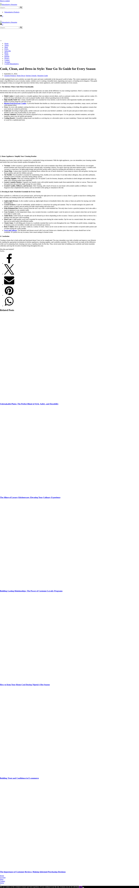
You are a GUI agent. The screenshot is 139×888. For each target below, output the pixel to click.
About (6, 45)
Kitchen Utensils (31, 75)
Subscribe (7, 51)
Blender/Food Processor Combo (15, 103)
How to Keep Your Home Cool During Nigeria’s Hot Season (25, 685)
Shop (6, 47)
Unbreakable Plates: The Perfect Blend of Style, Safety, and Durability (29, 404)
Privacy (6, 58)
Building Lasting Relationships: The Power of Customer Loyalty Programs (31, 591)
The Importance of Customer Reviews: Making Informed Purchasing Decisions (33, 872)
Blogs (6, 53)
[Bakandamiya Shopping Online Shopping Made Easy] (8, 4)
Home (6, 43)
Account (7, 62)
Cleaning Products (10, 75)
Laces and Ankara (10, 230)
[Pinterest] (9, 295)
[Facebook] (9, 263)
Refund (6, 56)
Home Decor (21, 75)
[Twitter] (9, 274)
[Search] (21, 7)
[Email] (9, 284)
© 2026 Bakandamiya (11, 64)
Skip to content (5, 1)
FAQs (6, 49)
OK (81, 887)
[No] (83, 887)
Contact (6, 60)
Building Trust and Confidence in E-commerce (19, 778)
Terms (6, 54)
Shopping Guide (42, 75)
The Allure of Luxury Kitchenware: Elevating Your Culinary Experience (30, 497)
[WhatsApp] (9, 306)
